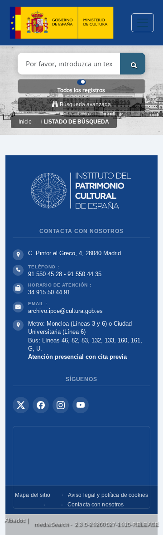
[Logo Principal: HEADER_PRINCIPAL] (61, 23)
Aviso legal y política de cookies (108, 495)
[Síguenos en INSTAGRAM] (61, 405)
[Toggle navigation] (142, 22)
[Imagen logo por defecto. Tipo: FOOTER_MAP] (81, 467)
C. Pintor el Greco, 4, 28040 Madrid (74, 253)
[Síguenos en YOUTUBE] (80, 405)
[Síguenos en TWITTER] (21, 405)
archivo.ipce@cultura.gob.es (65, 310)
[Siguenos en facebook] (41, 405)
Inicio (25, 122)
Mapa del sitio (32, 495)
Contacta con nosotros (95, 504)
